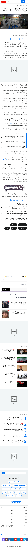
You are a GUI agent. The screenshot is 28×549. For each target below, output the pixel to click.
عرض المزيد (24, 535)
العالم (20, 5)
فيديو (26, 522)
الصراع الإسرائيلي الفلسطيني (19, 485)
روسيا (4, 492)
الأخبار (23, 5)
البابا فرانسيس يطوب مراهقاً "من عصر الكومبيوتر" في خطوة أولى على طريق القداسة (16, 207)
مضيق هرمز (6, 489)
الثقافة (12, 519)
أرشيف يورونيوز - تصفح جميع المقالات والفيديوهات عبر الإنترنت (7, 526)
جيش (7, 228)
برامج (12, 522)
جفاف (17, 492)
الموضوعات (25, 507)
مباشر (3, 1)
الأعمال (25, 513)
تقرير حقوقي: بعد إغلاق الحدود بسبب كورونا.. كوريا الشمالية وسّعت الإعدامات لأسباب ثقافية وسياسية (16, 219)
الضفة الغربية (10, 496)
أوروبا (26, 510)
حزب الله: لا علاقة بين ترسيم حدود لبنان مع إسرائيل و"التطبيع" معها (15, 142)
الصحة (12, 516)
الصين (18, 496)
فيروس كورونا (22, 225)
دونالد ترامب (14, 489)
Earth (12, 513)
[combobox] (14, 473)
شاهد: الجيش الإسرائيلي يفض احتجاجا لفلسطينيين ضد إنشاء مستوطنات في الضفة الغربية (15, 137)
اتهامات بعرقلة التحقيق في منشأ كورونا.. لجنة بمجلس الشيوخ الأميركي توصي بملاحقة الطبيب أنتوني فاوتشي (16, 213)
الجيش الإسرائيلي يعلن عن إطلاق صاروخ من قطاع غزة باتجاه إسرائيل (15, 147)
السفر (26, 519)
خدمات (25, 531)
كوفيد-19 (14, 225)
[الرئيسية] (26, 5)
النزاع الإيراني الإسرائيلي (14, 482)
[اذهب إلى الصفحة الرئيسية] (23, 1)
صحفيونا (25, 525)
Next (26, 516)
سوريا (11, 492)
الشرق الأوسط (22, 228)
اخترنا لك (24, 346)
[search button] (3, 473)
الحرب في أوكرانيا (6, 485)
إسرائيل (16, 5)
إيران (24, 492)
